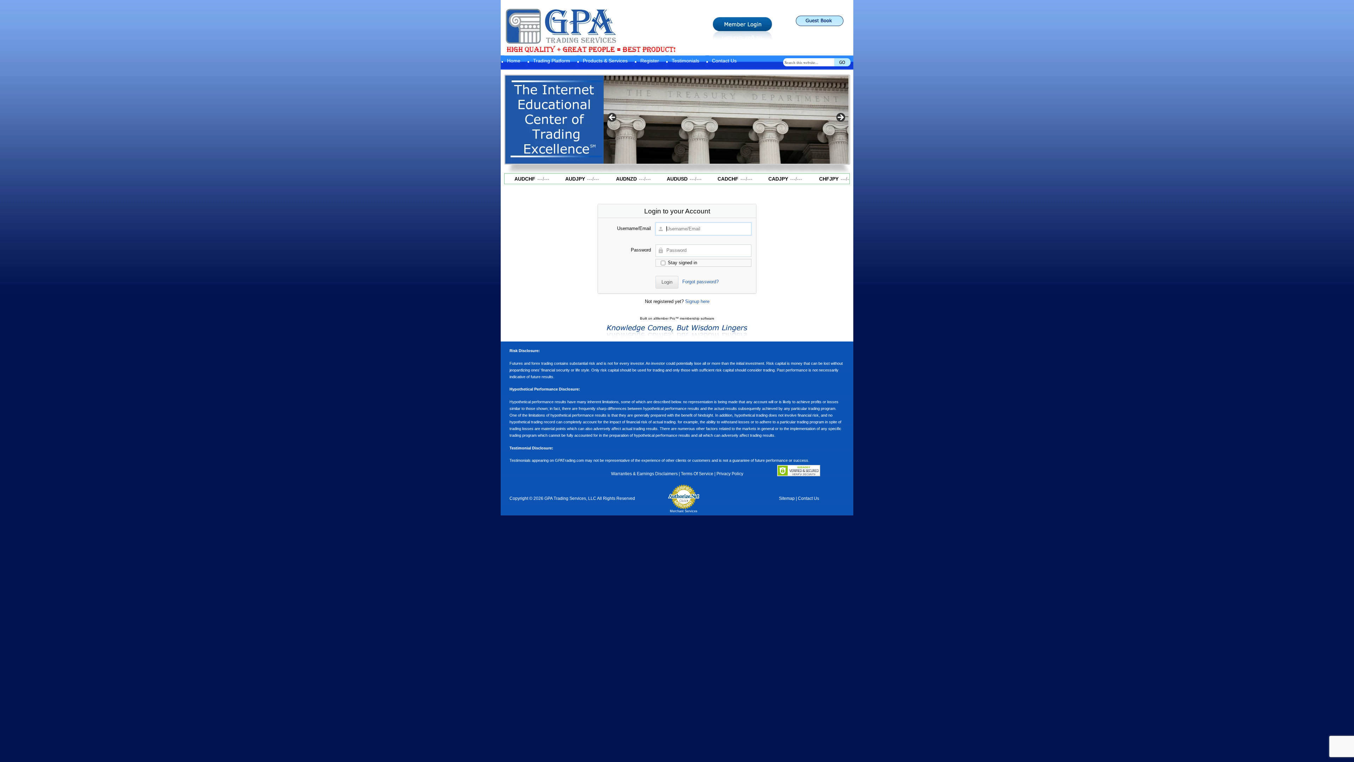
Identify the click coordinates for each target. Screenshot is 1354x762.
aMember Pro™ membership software (683, 318)
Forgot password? (700, 281)
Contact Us (724, 61)
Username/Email (634, 228)
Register (649, 61)
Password (641, 250)
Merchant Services (683, 511)
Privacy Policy (729, 473)
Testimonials (685, 61)
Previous (612, 118)
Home (513, 61)
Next (840, 118)
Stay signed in (681, 262)
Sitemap (787, 498)
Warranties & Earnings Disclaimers (644, 473)
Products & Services (605, 61)
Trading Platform (551, 61)
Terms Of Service (697, 473)
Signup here (697, 301)
